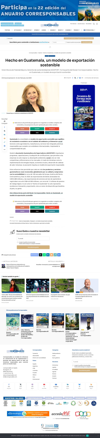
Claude (22, 128)
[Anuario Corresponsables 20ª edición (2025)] (12, 322)
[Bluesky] (79, 386)
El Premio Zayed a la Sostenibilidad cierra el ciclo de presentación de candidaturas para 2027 (37, 296)
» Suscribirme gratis (86, 42)
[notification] (97, 24)
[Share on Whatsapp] (44, 254)
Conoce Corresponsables (7, 23)
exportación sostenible (44, 223)
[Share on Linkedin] (4, 135)
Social (81, 292)
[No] (98, 435)
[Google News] (56, 386)
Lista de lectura (81, 23)
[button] (77, 78)
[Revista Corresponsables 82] (58, 320)
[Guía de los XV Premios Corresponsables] (87, 322)
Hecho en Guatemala (34, 223)
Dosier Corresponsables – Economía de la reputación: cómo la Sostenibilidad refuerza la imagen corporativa (72, 336)
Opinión (46, 55)
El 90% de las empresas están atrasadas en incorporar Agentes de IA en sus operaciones (86, 296)
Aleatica (53, 292)
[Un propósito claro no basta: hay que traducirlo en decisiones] (62, 285)
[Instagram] (32, 386)
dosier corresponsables (24, 221)
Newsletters (89, 23)
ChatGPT (37, 128)
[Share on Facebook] (73, 78)
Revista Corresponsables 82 (58, 330)
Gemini (22, 132)
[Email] (4, 138)
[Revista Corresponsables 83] (42, 320)
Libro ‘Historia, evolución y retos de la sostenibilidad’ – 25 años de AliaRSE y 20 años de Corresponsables (27, 334)
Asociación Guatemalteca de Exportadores (19, 223)
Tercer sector (52, 55)
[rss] (91, 386)
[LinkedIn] (67, 386)
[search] (94, 24)
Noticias (28, 292)
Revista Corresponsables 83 (42, 330)
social (60, 141)
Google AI (52, 128)
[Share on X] (75, 78)
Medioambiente (34, 292)
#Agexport (32, 221)
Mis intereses (73, 23)
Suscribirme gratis (33, 247)
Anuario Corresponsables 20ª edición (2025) (12, 333)
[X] (20, 386)
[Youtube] (44, 386)
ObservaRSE (18, 23)
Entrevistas (18, 292)
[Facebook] (9, 386)
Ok (87, 435)
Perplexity (52, 132)
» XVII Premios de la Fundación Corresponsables (12, 25)
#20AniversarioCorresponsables (8, 292)
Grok (37, 132)
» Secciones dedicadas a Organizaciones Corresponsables (78, 38)
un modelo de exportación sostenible (44, 221)
